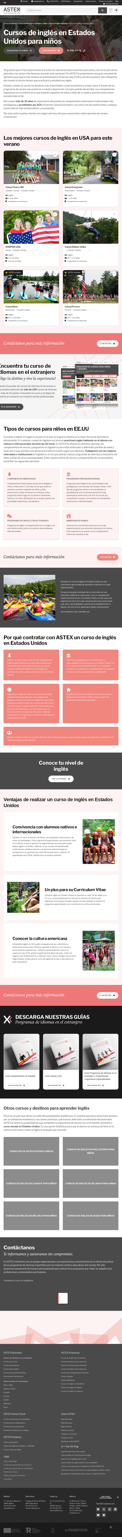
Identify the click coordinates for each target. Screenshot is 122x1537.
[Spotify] (104, 1515)
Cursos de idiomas (10, 23)
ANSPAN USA (13, 246)
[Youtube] (98, 1515)
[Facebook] (98, 1509)
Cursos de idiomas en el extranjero (30, 23)
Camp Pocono (72, 306)
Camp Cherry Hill (14, 187)
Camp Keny (11, 306)
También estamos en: (105, 1504)
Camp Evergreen (73, 187)
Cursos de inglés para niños (58, 23)
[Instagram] (109, 1509)
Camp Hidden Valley (75, 246)
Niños (45, 23)
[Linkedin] (115, 1509)
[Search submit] (102, 10)
